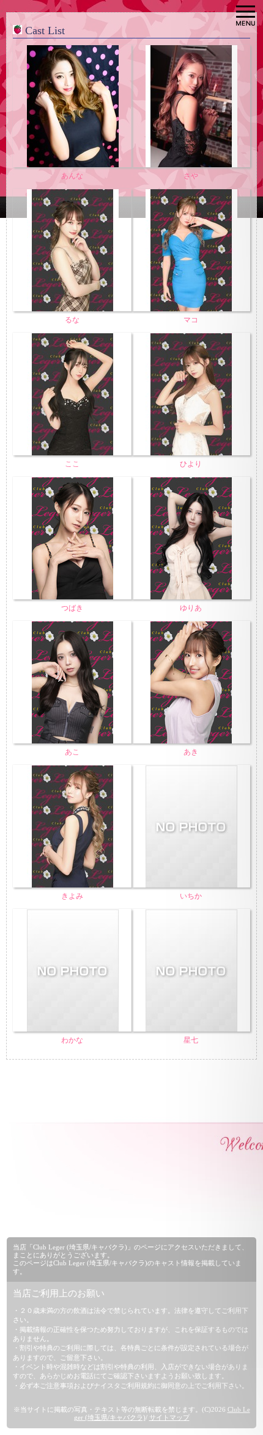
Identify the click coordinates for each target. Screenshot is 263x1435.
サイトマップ (169, 1417)
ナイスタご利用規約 (124, 1385)
